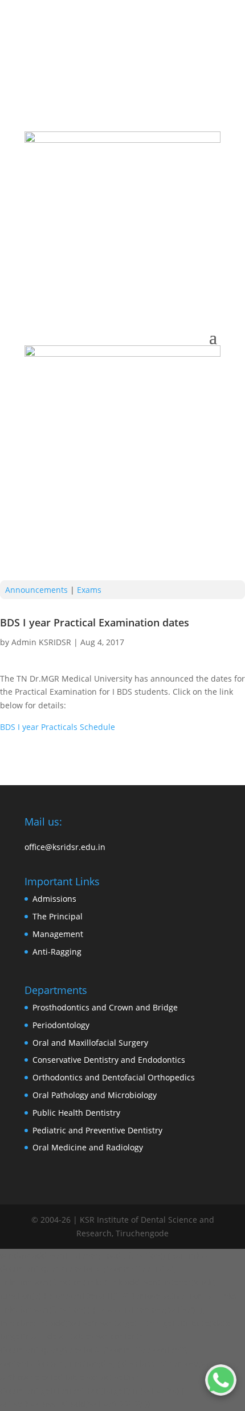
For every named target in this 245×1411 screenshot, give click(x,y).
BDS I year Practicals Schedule (57, 726)
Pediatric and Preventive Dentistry (97, 1130)
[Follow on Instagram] (77, 84)
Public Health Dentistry (76, 1112)
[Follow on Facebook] (100, 84)
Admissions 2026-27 (155, 60)
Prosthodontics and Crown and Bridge (105, 1007)
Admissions (54, 898)
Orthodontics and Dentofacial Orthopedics (113, 1077)
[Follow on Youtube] (145, 84)
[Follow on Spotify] (168, 84)
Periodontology (60, 1025)
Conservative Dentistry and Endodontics (108, 1059)
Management (57, 934)
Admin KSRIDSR (41, 642)
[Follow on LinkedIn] (122, 84)
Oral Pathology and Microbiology (94, 1095)
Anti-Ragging (56, 951)
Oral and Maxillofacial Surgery (90, 1042)
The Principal (57, 916)
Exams (89, 589)
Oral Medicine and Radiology (87, 1147)
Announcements (36, 589)
